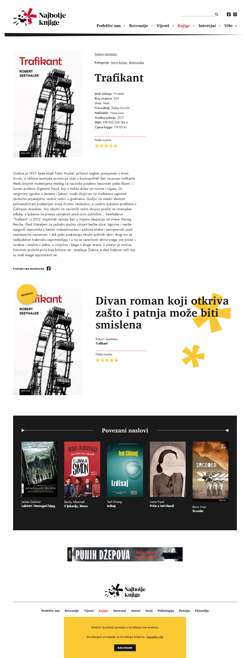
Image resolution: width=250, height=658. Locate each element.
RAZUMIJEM (125, 647)
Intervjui (207, 25)
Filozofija (202, 610)
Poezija (184, 610)
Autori (135, 610)
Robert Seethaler (106, 54)
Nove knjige (119, 62)
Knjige (184, 25)
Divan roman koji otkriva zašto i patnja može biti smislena (162, 312)
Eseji (149, 610)
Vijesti (163, 25)
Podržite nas (109, 25)
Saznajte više (154, 637)
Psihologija (166, 610)
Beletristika (136, 62)
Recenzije (138, 25)
